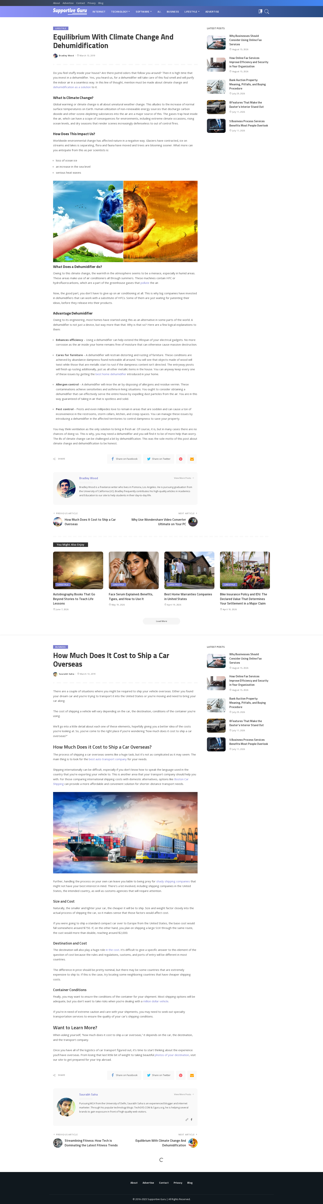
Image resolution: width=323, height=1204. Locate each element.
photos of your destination (172, 1055)
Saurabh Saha (66, 674)
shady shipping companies (173, 881)
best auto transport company (108, 759)
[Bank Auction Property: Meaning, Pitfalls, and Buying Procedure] (216, 87)
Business (60, 647)
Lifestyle (60, 28)
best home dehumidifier (111, 374)
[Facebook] (191, 1119)
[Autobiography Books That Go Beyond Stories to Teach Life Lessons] (78, 570)
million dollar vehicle (155, 1001)
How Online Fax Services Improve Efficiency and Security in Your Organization (248, 62)
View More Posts (182, 478)
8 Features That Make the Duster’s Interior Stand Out (246, 104)
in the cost (112, 950)
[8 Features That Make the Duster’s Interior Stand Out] (216, 107)
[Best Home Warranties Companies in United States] (189, 570)
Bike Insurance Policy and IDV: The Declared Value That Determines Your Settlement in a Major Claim (243, 599)
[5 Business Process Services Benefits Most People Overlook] (216, 126)
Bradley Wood (66, 55)
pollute (145, 283)
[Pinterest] (180, 459)
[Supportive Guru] (70, 11)
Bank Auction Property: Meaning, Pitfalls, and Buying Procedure (247, 84)
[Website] (187, 1119)
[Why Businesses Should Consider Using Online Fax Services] (216, 43)
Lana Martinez (66, 1197)
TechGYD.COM (142, 1107)
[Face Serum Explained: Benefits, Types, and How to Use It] (134, 570)
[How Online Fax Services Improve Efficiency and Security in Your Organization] (216, 65)
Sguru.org (158, 1107)
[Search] (267, 11)
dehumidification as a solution (72, 87)
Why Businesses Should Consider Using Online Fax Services (245, 40)
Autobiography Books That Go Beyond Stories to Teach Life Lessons (74, 599)
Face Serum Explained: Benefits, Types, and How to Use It (131, 596)
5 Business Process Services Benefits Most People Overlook (248, 123)
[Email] (192, 459)
